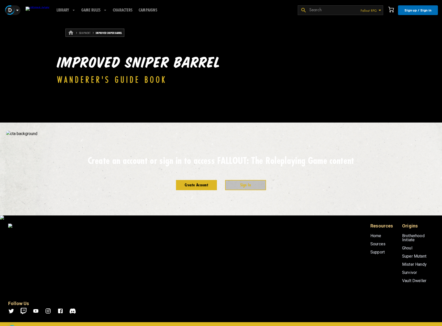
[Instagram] (51, 311)
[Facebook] (63, 311)
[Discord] (73, 311)
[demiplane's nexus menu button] (13, 10)
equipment (85, 33)
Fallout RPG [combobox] (369, 10)
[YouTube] (39, 311)
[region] (221, 173)
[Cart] (391, 10)
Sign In (245, 185)
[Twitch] (23, 311)
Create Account (196, 185)
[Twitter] (14, 311)
